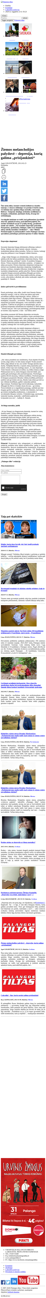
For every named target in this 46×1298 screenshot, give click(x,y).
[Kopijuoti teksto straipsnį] (3, 173)
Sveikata (17, 846)
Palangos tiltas (19, 20)
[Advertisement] (23, 131)
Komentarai (40, 903)
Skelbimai (8, 1268)
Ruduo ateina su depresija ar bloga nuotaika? (18, 842)
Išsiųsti (4, 494)
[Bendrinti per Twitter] (4, 194)
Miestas (17, 550)
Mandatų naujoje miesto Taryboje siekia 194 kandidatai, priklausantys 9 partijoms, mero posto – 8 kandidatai (22, 632)
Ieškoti (25, 18)
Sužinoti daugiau (13, 1292)
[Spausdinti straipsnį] (3, 179)
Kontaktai (8, 8)
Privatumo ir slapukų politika (15, 1272)
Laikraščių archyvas (12, 10)
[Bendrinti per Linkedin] (4, 186)
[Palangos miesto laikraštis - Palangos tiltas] (7, 2)
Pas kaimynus (34, 742)
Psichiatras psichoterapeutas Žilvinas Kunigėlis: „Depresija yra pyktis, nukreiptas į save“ (19, 894)
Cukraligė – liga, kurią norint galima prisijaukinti (19, 995)
